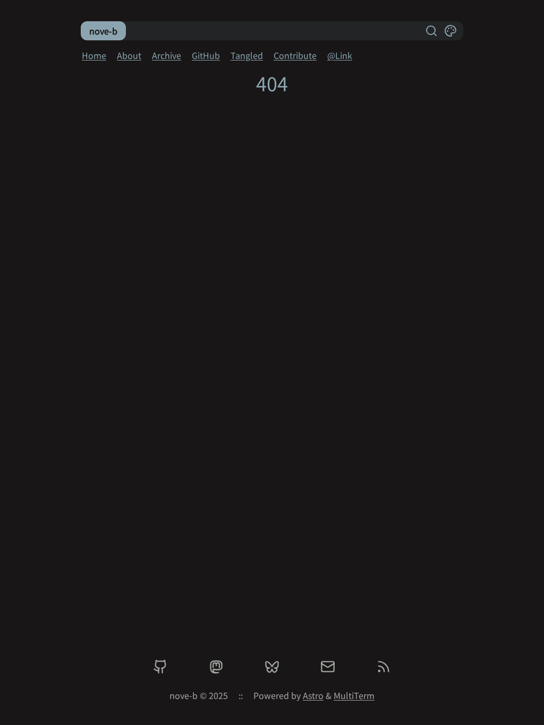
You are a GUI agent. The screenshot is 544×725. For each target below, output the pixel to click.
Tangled (247, 55)
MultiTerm (354, 695)
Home (94, 55)
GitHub (206, 55)
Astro (313, 695)
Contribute (295, 55)
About (129, 55)
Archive (166, 55)
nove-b (103, 30)
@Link (339, 55)
